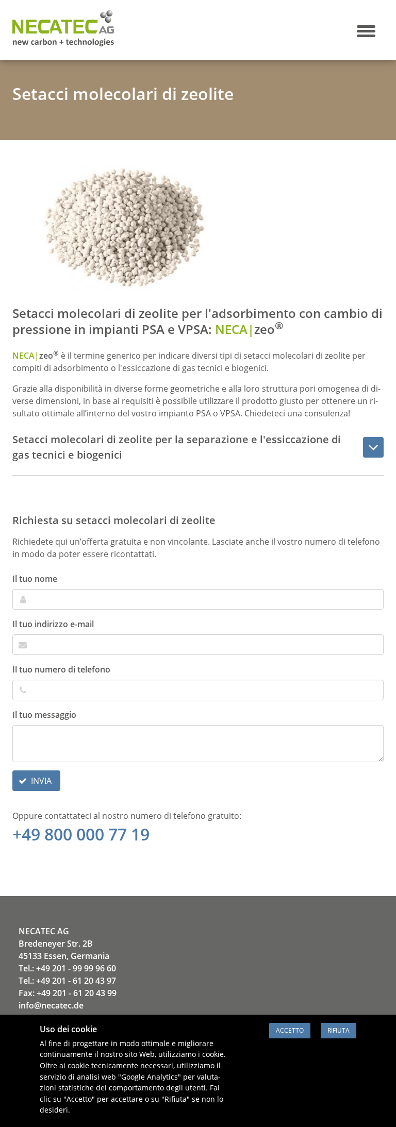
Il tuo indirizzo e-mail (53, 624)
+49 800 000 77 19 (81, 834)
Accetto (290, 1030)
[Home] (63, 43)
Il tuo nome (34, 578)
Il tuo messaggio (44, 714)
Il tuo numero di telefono (61, 669)
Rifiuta (338, 1030)
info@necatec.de (51, 1005)
